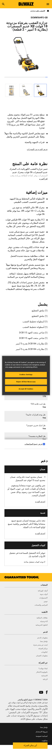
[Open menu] (48, 4)
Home (48, 11)
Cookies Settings (25, 375)
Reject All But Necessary (26, 382)
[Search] (3, 4)
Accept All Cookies (26, 389)
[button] (47, 692)
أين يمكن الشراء (30, 745)
